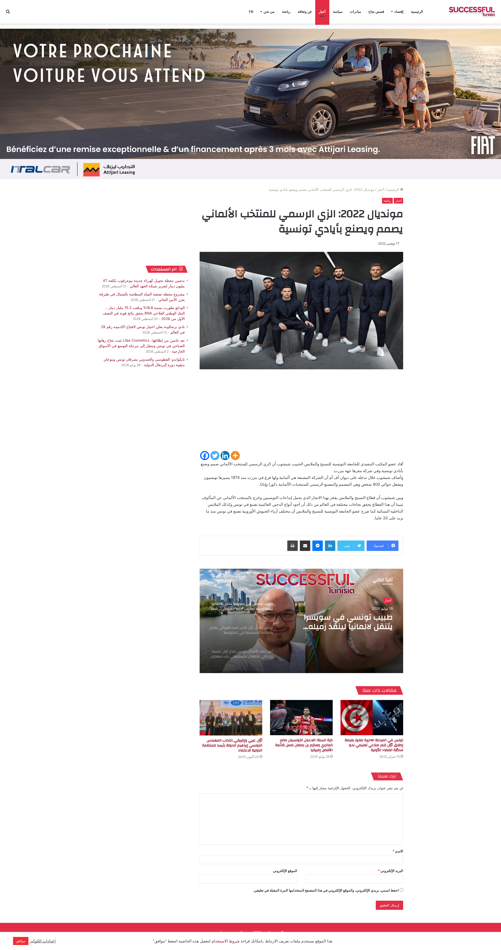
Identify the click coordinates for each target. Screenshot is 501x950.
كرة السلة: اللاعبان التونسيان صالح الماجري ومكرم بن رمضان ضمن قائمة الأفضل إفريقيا (304, 745)
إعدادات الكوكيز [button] (43, 941)
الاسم (397, 851)
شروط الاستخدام (225, 941)
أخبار (322, 12)
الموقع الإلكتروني (285, 871)
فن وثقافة (305, 12)
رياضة (286, 12)
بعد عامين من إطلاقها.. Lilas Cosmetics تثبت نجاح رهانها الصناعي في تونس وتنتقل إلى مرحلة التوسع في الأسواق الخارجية (141, 345)
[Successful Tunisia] (472, 11)
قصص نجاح (376, 12)
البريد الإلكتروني (390, 871)
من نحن (269, 12)
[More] (235, 455)
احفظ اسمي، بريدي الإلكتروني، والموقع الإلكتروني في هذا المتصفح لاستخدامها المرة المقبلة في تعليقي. (326, 890)
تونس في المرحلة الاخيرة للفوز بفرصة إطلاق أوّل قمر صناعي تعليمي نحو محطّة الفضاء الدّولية (374, 745)
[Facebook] (204, 455)
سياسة (338, 12)
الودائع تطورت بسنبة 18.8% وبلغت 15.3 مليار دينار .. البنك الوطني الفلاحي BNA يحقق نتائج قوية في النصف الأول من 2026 (144, 313)
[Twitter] (214, 455)
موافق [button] (20, 941)
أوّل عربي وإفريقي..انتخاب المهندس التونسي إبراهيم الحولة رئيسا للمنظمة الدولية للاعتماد (232, 745)
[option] (301, 621)
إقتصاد (398, 12)
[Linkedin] (225, 455)
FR (251, 12)
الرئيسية (417, 12)
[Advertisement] (301, 413)
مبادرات (355, 12)
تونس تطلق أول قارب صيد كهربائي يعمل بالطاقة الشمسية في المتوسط (348, 622)
